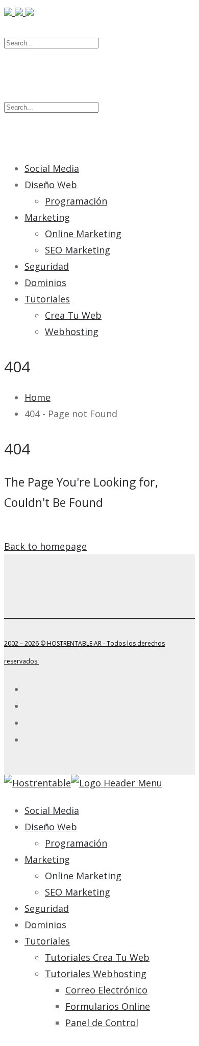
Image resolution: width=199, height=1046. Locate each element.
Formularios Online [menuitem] (107, 1006)
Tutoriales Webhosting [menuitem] (95, 973)
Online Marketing (83, 233)
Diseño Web (50, 184)
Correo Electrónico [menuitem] (106, 990)
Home (37, 397)
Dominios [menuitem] (45, 925)
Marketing (47, 217)
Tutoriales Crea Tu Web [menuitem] (97, 957)
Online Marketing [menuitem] (83, 876)
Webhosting (71, 331)
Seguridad (46, 266)
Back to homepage (45, 546)
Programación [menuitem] (76, 843)
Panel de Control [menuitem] (101, 1022)
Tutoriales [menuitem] (47, 941)
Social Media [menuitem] (51, 810)
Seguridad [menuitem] (46, 908)
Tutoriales (47, 299)
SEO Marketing (77, 250)
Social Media (51, 168)
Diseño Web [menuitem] (50, 827)
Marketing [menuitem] (47, 859)
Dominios (45, 282)
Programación (76, 201)
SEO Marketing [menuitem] (77, 892)
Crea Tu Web (73, 315)
